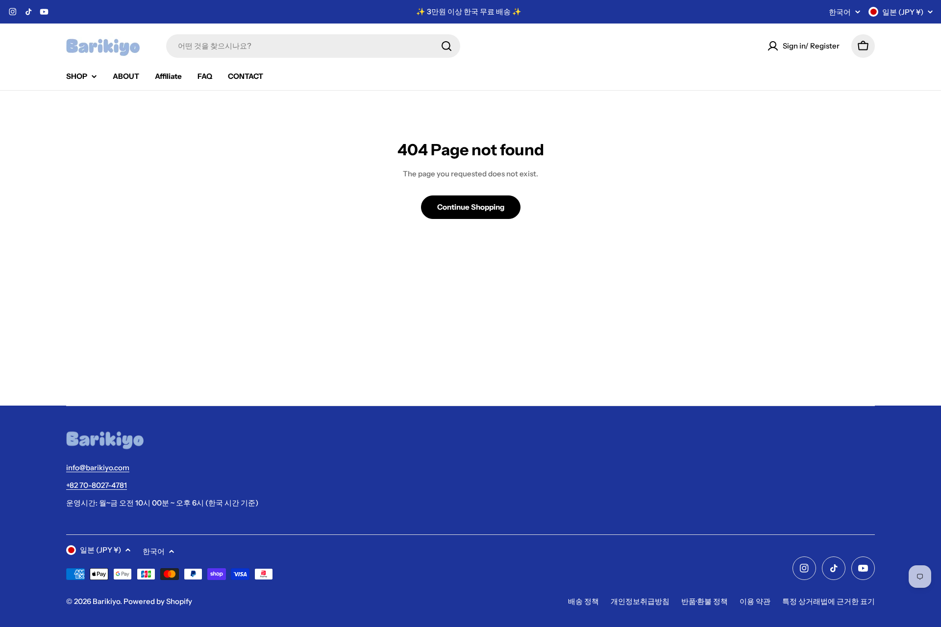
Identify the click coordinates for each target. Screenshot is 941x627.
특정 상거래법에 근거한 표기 (828, 601)
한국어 (840, 12)
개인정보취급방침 (640, 601)
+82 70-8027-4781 (96, 485)
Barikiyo (106, 601)
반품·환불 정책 (704, 601)
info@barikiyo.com (97, 467)
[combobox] (313, 46)
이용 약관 (755, 601)
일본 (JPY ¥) (902, 12)
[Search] (446, 46)
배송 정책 (583, 601)
